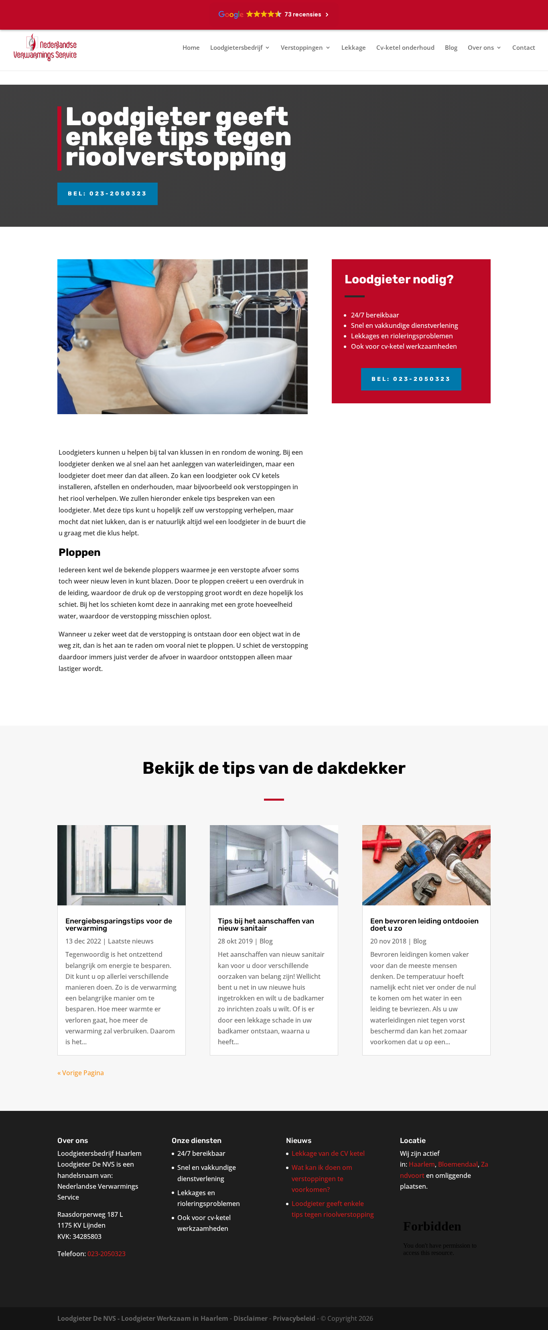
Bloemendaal (458, 1164)
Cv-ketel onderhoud (405, 48)
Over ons (481, 48)
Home (191, 48)
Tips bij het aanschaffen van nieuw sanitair (266, 925)
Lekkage (353, 48)
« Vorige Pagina (80, 1072)
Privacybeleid (294, 1318)
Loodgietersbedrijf (236, 48)
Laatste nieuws (131, 941)
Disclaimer (250, 1318)
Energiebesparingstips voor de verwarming (118, 925)
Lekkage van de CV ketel (328, 1153)
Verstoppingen (302, 48)
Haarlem (422, 1164)
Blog (451, 48)
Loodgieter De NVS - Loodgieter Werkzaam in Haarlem (142, 1318)
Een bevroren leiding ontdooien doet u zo (424, 925)
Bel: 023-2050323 (107, 193)
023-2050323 (106, 1253)
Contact (523, 48)
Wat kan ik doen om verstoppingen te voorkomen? (322, 1178)
